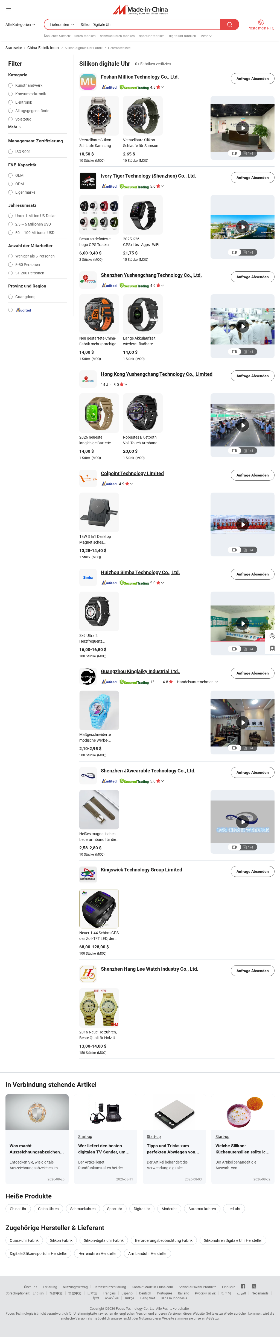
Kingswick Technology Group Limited (141, 870)
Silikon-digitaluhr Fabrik (104, 1240)
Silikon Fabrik (61, 1240)
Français (109, 1293)
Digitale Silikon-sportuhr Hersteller (38, 1253)
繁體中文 (74, 1293)
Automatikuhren (202, 1208)
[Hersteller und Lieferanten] (140, 9)
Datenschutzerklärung (110, 1287)
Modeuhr (169, 1208)
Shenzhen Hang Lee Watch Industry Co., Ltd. (149, 969)
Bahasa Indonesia (174, 1298)
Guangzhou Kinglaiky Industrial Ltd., (140, 671)
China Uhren (48, 1208)
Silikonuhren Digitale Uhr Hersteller (233, 1240)
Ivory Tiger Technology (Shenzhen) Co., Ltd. (148, 176)
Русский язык (205, 1293)
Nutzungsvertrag (75, 1287)
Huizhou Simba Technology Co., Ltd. (140, 572)
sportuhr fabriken (152, 36)
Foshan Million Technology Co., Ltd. (140, 77)
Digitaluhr (142, 1208)
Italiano (183, 1293)
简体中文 (56, 1293)
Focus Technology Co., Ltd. (135, 1308)
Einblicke (228, 1287)
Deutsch (145, 1293)
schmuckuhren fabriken (117, 36)
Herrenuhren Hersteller (97, 1253)
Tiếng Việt (147, 1298)
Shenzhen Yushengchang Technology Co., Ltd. (151, 275)
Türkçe (129, 1298)
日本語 (92, 1293)
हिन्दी (96, 1298)
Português (164, 1293)
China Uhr (18, 1208)
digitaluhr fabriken (182, 36)
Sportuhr (114, 1208)
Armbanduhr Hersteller (147, 1253)
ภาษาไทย (112, 1298)
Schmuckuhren (83, 1208)
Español (127, 1293)
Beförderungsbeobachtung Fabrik (163, 1240)
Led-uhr (234, 1208)
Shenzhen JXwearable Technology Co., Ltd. (148, 771)
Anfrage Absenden (253, 78)
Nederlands (260, 1293)
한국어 (226, 1293)
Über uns (30, 1287)
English (38, 1293)
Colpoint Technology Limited (132, 473)
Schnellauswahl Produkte (197, 1287)
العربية (241, 1293)
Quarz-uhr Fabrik (24, 1240)
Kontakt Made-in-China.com (152, 1287)
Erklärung (50, 1287)
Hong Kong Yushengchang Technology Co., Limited (156, 374)
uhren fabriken (85, 36)
